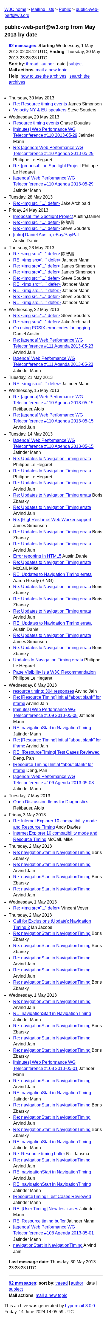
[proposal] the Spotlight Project (43, 216)
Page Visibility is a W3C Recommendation (54, 672)
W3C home (15, 9)
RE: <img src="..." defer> (37, 260)
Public (65, 9)
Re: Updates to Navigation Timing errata (52, 458)
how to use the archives (43, 76)
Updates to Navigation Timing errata (48, 660)
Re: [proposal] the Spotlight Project (47, 165)
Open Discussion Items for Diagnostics (50, 801)
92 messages (22, 45)
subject (76, 64)
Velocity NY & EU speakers (39, 110)
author (47, 64)
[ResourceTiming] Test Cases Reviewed (52, 1196)
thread (32, 64)
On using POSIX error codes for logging (51, 328)
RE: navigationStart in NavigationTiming (52, 727)
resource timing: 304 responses (43, 691)
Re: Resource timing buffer (39, 1153)
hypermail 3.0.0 (80, 1305)
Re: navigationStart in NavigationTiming (52, 852)
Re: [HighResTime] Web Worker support (52, 519)
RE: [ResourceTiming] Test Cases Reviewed (56, 752)
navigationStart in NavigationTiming (48, 1245)
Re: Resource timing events (40, 104)
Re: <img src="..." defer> (36, 203)
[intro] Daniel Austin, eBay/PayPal (46, 234)
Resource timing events (36, 123)
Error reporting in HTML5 (37, 556)
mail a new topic (51, 70)
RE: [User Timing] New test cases (45, 1208)
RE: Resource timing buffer (39, 1221)
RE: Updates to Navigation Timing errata (52, 574)
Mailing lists (42, 9)
